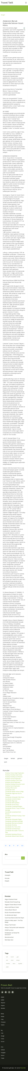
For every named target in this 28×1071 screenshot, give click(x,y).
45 (9, 845)
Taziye (2, 1058)
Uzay (2, 1019)
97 (17, 845)
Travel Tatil (7, 2)
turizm (12, 957)
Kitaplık (7, 881)
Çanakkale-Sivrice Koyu (12, 804)
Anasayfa (7, 875)
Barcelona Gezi (9, 937)
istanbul (8, 963)
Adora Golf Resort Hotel (12, 907)
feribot (13, 758)
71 (13, 845)
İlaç (2, 1030)
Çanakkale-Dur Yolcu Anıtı (12, 827)
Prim (2, 1047)
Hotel (12, 960)
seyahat (20, 963)
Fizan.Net (23, 1068)
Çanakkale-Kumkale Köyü (12, 829)
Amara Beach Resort (11, 910)
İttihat (2, 1013)
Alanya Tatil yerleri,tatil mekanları (14, 927)
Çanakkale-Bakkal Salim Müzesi (14, 836)
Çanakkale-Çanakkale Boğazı (13, 806)
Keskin (2, 1016)
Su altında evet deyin (11, 915)
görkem (20, 758)
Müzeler (3, 1008)
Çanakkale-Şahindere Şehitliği (14, 821)
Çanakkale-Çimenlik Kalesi (13, 799)
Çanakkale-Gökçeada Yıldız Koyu (14, 797)
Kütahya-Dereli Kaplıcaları (12, 782)
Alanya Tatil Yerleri (10, 925)
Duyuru (3, 1005)
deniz (14, 963)
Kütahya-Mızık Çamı (11, 788)
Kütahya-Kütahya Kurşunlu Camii (15, 784)
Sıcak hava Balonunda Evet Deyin (14, 918)
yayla (7, 967)
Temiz (2, 1038)
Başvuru (3, 1002)
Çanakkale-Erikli (10, 790)
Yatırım (2, 1025)
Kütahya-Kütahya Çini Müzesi (13, 777)
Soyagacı (3, 1052)
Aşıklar (2, 1000)
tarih (5, 762)
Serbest (3, 1049)
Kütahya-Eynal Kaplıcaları (12, 786)
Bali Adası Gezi (9, 940)
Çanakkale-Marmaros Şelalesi (14, 823)
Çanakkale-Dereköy (11, 825)
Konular (7, 878)
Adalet (2, 997)
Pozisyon (3, 1022)
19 (5, 845)
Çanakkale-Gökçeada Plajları (13, 819)
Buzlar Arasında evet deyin (12, 912)
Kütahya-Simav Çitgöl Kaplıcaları (14, 773)
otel (7, 960)
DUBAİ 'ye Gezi (9, 930)
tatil (7, 957)
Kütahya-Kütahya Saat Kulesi (13, 775)
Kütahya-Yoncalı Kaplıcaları (13, 778)
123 (22, 845)
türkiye (18, 960)
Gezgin (3, 15)
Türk (2, 1033)
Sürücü (2, 1055)
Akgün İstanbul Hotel (11, 899)
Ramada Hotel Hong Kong (12, 902)
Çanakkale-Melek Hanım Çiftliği (14, 791)
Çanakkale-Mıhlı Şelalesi (12, 803)
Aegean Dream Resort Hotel (13, 904)
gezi (18, 957)
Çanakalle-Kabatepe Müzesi (13, 834)
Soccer (2, 1041)
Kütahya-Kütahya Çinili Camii (13, 780)
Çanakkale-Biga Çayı (11, 801)
